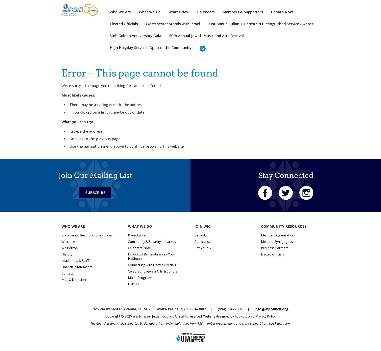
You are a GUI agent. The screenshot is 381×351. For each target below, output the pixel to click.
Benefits (200, 235)
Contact (67, 273)
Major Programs (140, 277)
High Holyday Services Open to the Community (151, 47)
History (67, 254)
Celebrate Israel (140, 248)
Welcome (68, 241)
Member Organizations (278, 235)
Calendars (206, 12)
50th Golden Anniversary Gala (135, 35)
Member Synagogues (277, 241)
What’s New (178, 12)
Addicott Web (244, 316)
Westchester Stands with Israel (173, 23)
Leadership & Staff (75, 260)
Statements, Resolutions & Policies (87, 235)
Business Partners (274, 248)
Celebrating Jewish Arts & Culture (153, 271)
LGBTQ (133, 284)
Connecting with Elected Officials (152, 265)
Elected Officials (124, 23)
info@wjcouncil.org (271, 309)
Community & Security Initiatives (152, 241)
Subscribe (95, 192)
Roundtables (137, 235)
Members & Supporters (243, 12)
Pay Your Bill (203, 248)
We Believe (70, 248)
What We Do (150, 12)
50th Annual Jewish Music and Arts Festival (206, 35)
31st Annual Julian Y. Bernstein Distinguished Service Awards (260, 23)
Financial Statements (77, 267)
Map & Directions (74, 279)
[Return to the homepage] (80, 10)
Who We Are (120, 12)
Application (202, 241)
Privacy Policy (266, 316)
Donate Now (282, 12)
